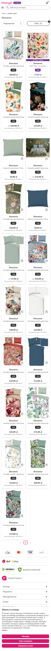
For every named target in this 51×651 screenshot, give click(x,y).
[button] (13, 23)
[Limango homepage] (6, 3)
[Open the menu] (2, 7)
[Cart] (22, 56)
